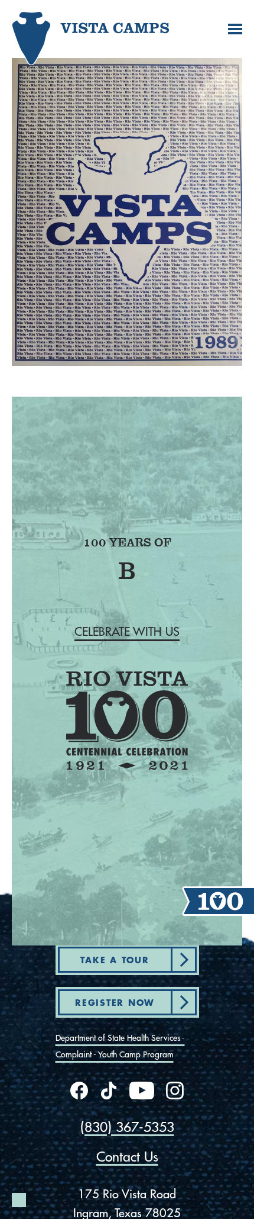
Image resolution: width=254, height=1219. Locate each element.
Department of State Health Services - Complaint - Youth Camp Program (120, 1046)
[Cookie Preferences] (19, 1200)
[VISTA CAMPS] (50, 33)
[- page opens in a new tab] (79, 1090)
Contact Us (127, 1156)
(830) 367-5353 (127, 1127)
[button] (127, 631)
